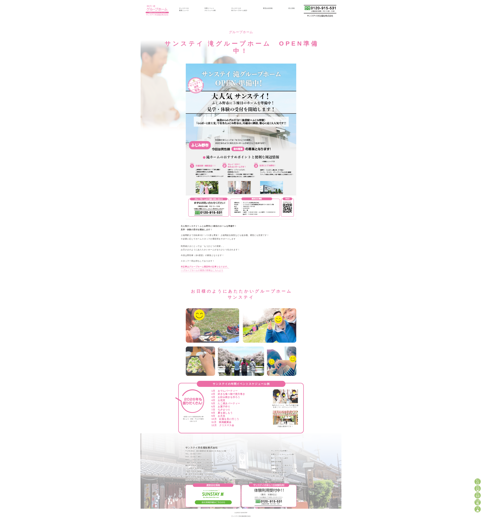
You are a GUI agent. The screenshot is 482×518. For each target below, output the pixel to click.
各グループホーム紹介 (279, 458)
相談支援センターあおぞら (281, 465)
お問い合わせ (276, 476)
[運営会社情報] (213, 505)
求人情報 (291, 8)
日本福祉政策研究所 (279, 472)
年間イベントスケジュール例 (282, 454)
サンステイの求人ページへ (281, 480)
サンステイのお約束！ (279, 451)
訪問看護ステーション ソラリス (284, 469)
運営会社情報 (268, 8)
